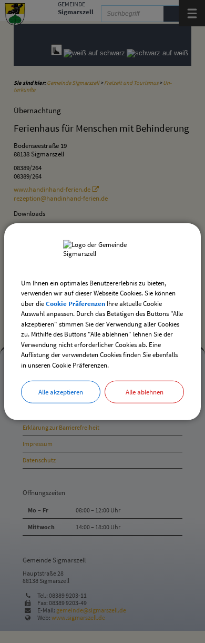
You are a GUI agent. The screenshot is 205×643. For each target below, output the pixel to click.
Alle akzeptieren (60, 392)
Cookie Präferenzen (75, 303)
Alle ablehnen (144, 392)
